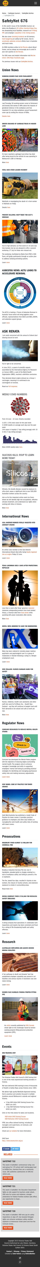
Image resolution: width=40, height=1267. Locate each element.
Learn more (6, 777)
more (8, 262)
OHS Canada (30, 1025)
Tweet (16, 1149)
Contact (9, 1251)
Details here (6, 116)
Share (6, 1149)
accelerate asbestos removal (11, 41)
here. (21, 447)
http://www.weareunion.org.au (12, 1141)
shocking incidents (18, 37)
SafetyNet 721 (9, 1186)
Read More (8, 1178)
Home (4, 13)
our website (13, 1131)
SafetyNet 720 (9, 1211)
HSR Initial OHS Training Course (15, 1117)
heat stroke (25, 613)
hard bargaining (7, 39)
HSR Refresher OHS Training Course (16, 1119)
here (7, 162)
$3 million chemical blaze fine (27, 28)
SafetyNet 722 (9, 1161)
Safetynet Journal (14, 13)
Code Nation (17, 1254)
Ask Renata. (20, 52)
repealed (31, 608)
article (9, 1025)
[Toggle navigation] (36, 3)
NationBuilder (30, 1254)
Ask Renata (24, 47)
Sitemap (16, 1251)
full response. (13, 386)
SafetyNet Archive (28, 13)
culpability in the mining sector (24, 33)
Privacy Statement (27, 1251)
